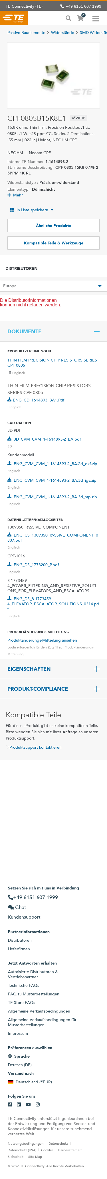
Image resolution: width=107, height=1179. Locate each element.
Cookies (47, 1150)
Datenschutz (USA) (22, 1150)
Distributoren (20, 940)
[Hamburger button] (95, 18)
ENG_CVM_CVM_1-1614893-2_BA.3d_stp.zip (55, 496)
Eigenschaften (29, 669)
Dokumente (24, 331)
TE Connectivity (14, 18)
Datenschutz (58, 1143)
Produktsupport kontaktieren (35, 747)
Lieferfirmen (19, 948)
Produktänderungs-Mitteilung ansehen (42, 640)
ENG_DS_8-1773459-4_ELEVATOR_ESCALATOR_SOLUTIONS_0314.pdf (53, 604)
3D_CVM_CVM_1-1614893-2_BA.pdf (47, 439)
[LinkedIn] (19, 1104)
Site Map (35, 1156)
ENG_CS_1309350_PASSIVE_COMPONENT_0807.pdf (52, 538)
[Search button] (68, 18)
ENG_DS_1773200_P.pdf (36, 564)
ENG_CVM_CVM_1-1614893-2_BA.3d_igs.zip (55, 480)
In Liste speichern (32, 209)
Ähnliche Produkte (53, 225)
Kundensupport (24, 917)
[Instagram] (38, 1104)
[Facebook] (10, 1104)
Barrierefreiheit (70, 1150)
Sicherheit (15, 1156)
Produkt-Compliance (37, 689)
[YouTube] (28, 1104)
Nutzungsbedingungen (26, 1143)
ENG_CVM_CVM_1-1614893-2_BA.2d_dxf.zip (55, 463)
